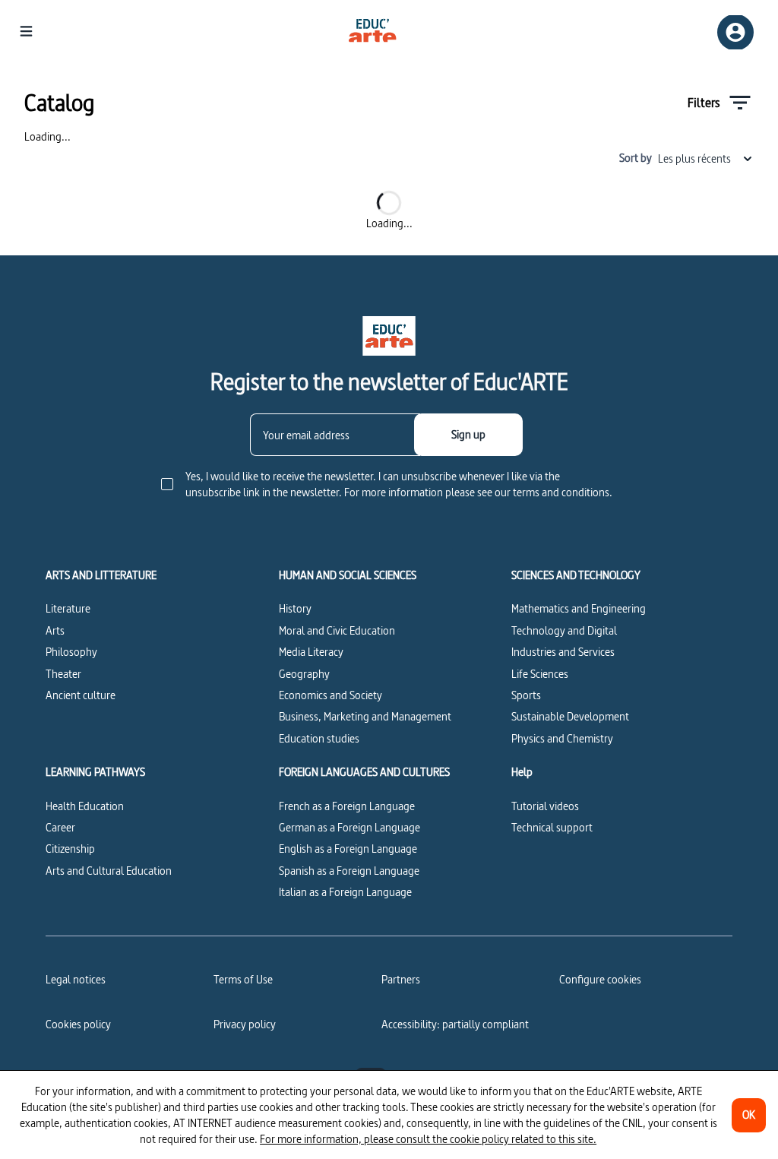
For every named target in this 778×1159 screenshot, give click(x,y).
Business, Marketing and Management (365, 716)
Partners (400, 979)
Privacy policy (244, 1024)
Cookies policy (78, 1024)
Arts (55, 630)
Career (60, 827)
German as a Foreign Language (349, 827)
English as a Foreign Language (348, 849)
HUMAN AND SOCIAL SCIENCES (347, 575)
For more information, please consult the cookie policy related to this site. (428, 1139)
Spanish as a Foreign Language (349, 871)
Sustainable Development (570, 716)
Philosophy (71, 652)
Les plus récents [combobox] (694, 158)
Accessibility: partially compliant (455, 1024)
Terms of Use (243, 979)
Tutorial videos (545, 806)
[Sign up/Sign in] (735, 32)
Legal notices (76, 979)
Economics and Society (330, 695)
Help (522, 772)
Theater (63, 674)
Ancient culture (80, 695)
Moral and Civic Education (337, 630)
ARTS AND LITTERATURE (101, 575)
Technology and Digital (564, 630)
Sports (526, 695)
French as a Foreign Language (347, 806)
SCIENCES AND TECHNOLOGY (575, 575)
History (295, 608)
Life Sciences (539, 674)
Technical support (552, 827)
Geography (304, 674)
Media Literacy (311, 652)
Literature (68, 608)
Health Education (85, 806)
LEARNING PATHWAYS (95, 772)
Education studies (319, 738)
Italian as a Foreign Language (345, 892)
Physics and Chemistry (562, 738)
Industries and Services (563, 652)
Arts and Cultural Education (109, 871)
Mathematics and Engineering (578, 608)
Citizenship (70, 849)
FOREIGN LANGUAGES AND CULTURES (364, 772)
